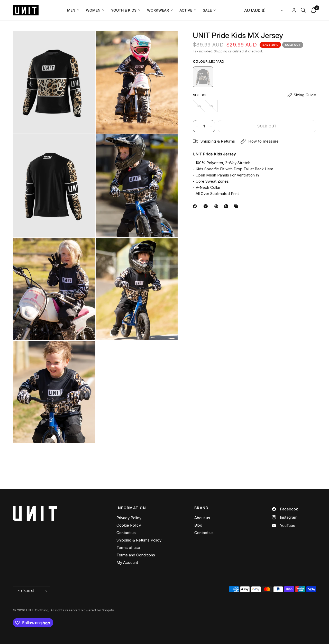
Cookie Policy (128, 525)
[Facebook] (196, 206)
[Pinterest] (217, 206)
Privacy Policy (128, 517)
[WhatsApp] (227, 206)
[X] (207, 206)
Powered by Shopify (97, 610)
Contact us (126, 532)
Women (93, 10)
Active (185, 10)
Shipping (220, 51)
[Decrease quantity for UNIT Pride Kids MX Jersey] (197, 126)
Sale (207, 10)
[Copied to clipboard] (237, 206)
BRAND (201, 508)
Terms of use (128, 547)
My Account (127, 562)
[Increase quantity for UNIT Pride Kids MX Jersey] (211, 126)
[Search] (303, 10)
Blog (198, 525)
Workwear (158, 10)
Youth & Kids (123, 10)
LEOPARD (203, 77)
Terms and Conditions (135, 555)
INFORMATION (131, 508)
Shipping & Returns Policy (138, 540)
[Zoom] (84, 42)
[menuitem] (73, 10)
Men (71, 10)
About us (202, 517)
